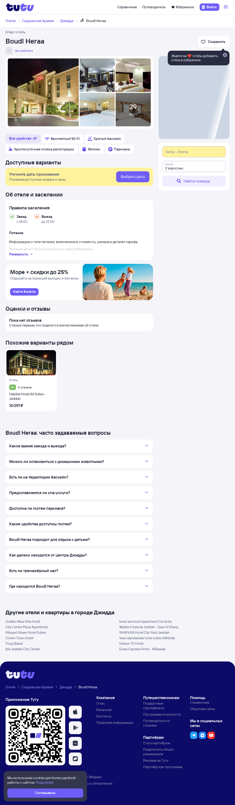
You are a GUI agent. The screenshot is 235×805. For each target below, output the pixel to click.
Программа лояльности (162, 714)
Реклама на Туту (155, 760)
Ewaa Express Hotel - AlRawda (142, 649)
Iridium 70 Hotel (131, 643)
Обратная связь (202, 709)
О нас (100, 703)
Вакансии (104, 710)
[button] (75, 712)
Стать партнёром (156, 743)
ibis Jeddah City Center (23, 649)
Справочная (127, 7)
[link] (24, 292)
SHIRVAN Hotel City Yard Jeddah (144, 632)
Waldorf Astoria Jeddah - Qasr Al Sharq (148, 627)
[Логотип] (20, 7)
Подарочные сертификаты (153, 705)
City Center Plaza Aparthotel (27, 627)
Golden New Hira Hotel (23, 621)
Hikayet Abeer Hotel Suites (26, 632)
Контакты (103, 716)
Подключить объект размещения (158, 751)
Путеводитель (154, 7)
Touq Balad (14, 643)
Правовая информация (114, 722)
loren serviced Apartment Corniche (145, 621)
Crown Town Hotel (19, 638)
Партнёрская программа (162, 767)
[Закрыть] (224, 55)
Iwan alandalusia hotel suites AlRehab (147, 638)
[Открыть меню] (226, 7)
